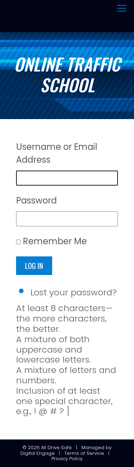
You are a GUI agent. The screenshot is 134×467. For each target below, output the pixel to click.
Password (36, 200)
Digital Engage (37, 453)
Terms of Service (84, 453)
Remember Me (55, 241)
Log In (34, 265)
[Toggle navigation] (121, 9)
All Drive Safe (56, 447)
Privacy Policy (67, 458)
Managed (92, 447)
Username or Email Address (56, 153)
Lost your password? (73, 292)
